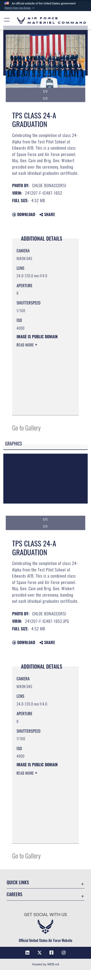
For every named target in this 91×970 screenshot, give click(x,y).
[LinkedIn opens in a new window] (27, 952)
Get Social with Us (45, 914)
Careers (14, 894)
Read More (26, 345)
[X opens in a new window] (39, 952)
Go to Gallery (26, 427)
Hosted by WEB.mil (45, 964)
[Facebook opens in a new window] (51, 952)
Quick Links (18, 882)
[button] (19, 8)
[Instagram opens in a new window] (63, 952)
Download (25, 214)
